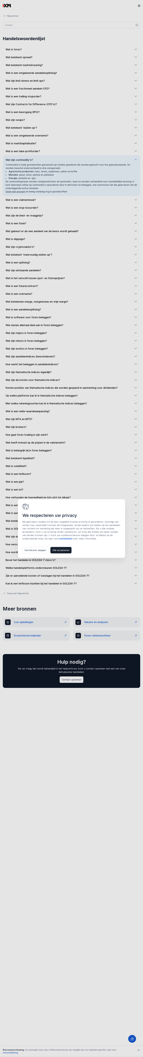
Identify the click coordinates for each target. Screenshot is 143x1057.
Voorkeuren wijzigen (35, 550)
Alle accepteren (61, 550)
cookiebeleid (65, 538)
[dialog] (71, 528)
